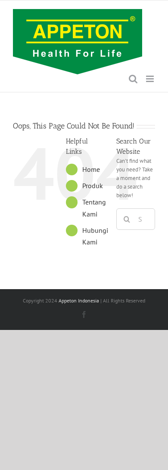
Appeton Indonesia (79, 300)
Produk (92, 185)
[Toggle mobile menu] (150, 78)
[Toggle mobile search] (133, 78)
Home (91, 169)
